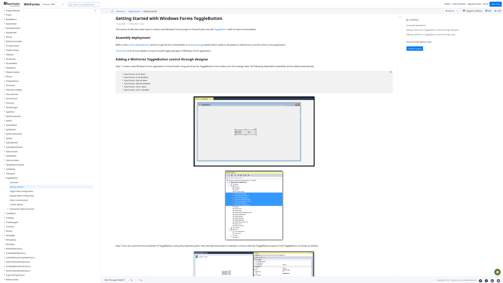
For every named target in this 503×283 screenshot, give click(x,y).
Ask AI (451, 10)
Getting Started (16, 187)
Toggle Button (134, 11)
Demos (447, 4)
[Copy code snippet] (391, 72)
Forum (485, 4)
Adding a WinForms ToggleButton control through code (430, 34)
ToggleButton (221, 29)
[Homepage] (112, 11)
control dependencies (139, 44)
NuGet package (196, 44)
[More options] (457, 11)
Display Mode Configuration (22, 195)
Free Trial (496, 4)
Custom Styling (16, 204)
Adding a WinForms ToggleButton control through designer (432, 30)
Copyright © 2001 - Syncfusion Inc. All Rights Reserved (456, 280)
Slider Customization (19, 200)
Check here (121, 50)
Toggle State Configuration (21, 191)
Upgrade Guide (474, 4)
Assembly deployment (416, 25)
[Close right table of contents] (400, 16)
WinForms (120, 11)
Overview (14, 182)
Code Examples (459, 4)
